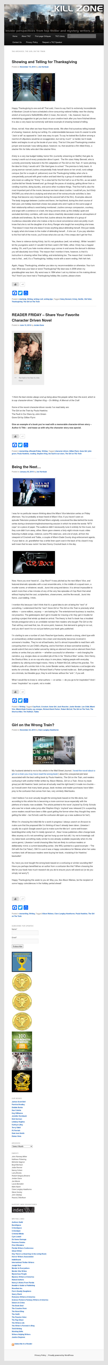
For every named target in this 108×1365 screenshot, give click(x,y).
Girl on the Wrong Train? (33, 724)
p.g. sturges (37, 709)
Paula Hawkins (23, 453)
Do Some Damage (19, 1239)
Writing (30, 299)
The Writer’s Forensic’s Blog (23, 1325)
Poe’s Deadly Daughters (21, 1291)
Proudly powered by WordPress (61, 1355)
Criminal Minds (18, 1233)
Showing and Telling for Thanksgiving (44, 61)
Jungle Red (16, 1265)
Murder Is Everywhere (21, 1268)
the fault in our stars (56, 453)
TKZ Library (60, 36)
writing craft (38, 299)
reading (33, 453)
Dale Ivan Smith (18, 1133)
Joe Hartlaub (43, 66)
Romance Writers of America (23, 1297)
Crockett (44, 706)
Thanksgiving (17, 301)
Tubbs (36, 711)
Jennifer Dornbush (19, 1116)
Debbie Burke (17, 1107)
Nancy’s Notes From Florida (23, 1282)
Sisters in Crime (18, 1302)
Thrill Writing (17, 1328)
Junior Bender (75, 706)
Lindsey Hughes (18, 1121)
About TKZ (26, 36)
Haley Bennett (66, 299)
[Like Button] (15, 284)
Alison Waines (48, 913)
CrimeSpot (16, 1231)
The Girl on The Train (31, 301)
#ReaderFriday (35, 451)
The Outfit (16, 1314)
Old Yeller (88, 299)
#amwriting (23, 451)
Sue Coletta (16, 1110)
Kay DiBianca (17, 1113)
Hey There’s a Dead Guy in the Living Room (29, 1254)
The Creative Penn (19, 1308)
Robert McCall (66, 709)
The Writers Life (18, 1323)
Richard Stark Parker (51, 709)
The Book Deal (17, 1305)
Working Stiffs (17, 1331)
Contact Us (17, 42)
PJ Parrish (16, 1130)
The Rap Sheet (17, 1320)
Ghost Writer (17, 1251)
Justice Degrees (18, 1337)
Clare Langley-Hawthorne (48, 730)
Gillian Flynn (74, 451)
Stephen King (42, 453)
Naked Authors (18, 1279)
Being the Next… (26, 466)
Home (15, 36)
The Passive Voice (19, 1317)
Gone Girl (83, 451)
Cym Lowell (16, 1236)
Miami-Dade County (24, 709)
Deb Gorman (17, 1119)
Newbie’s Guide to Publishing (23, 1285)
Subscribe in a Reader (23, 1343)
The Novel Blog (18, 1311)
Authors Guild (17, 1222)
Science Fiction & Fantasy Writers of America (30, 1300)
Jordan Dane (39, 325)
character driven (61, 451)
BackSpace (16, 1225)
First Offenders (18, 1245)
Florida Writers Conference (22, 1248)
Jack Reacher (63, 706)
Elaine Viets (16, 1136)
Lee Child (85, 706)
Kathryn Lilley (17, 1124)
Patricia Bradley (18, 1104)
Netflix (80, 299)
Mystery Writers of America (23, 1277)
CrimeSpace (17, 1228)
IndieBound (16, 1259)
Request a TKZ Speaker (52, 42)
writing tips (48, 299)
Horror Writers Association (22, 1256)
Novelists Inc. (17, 1288)
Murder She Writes (19, 1271)
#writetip (22, 299)
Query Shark (17, 1294)
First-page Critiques (43, 36)
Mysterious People (19, 1274)
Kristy (74, 299)
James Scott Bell (18, 1101)
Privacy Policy (32, 42)
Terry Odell (16, 1127)
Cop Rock (36, 706)
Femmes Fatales (18, 1242)
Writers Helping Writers (21, 1334)
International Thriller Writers (23, 1262)
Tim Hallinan (28, 711)
